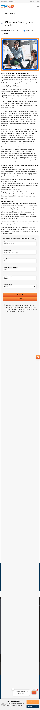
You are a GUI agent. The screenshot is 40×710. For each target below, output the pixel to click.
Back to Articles (9, 14)
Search (32, 1)
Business (4, 1)
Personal (12, 1)
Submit (19, 294)
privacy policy (23, 309)
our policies (9, 707)
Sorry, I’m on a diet (33, 706)
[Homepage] (8, 6)
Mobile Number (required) (10, 267)
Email (5, 259)
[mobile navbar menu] (36, 6)
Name (5, 242)
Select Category (8, 276)
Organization (7, 250)
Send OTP (19, 299)
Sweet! (33, 702)
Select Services (8, 284)
